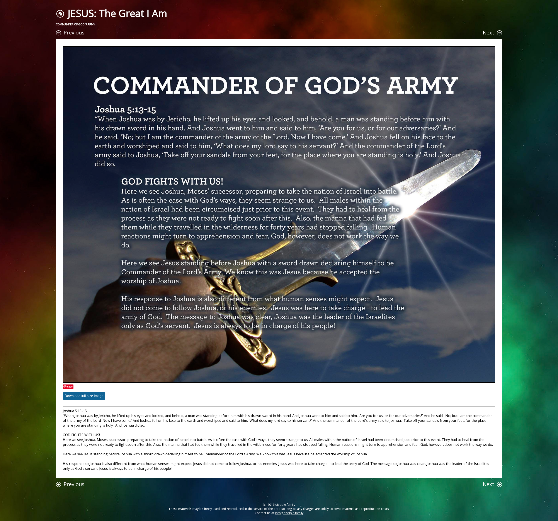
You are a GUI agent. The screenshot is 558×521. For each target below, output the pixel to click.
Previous (74, 32)
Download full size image (84, 396)
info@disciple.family (289, 513)
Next (488, 32)
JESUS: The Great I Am (117, 13)
